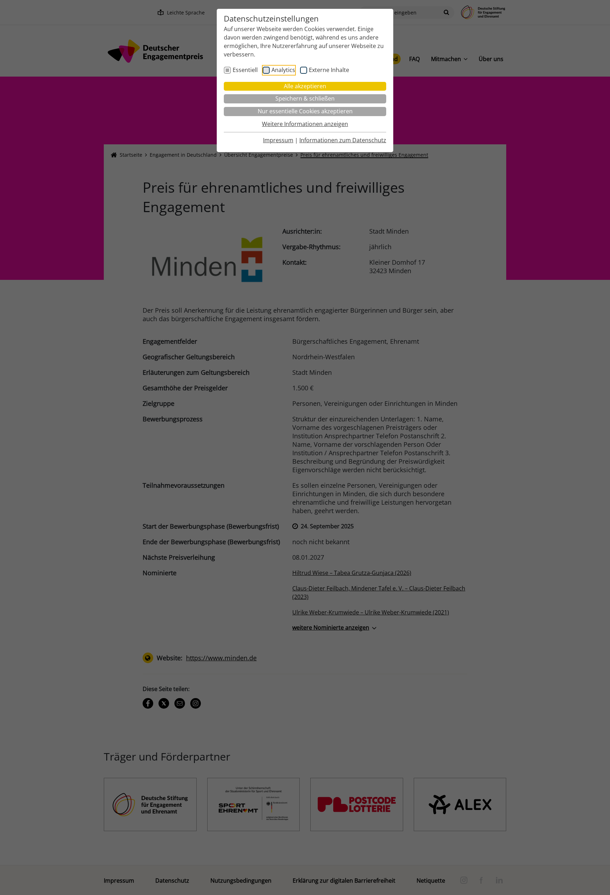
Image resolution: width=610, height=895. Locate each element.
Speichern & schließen (305, 98)
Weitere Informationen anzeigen (305, 124)
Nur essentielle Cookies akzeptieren (305, 111)
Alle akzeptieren (305, 86)
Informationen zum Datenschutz (342, 140)
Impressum (278, 140)
